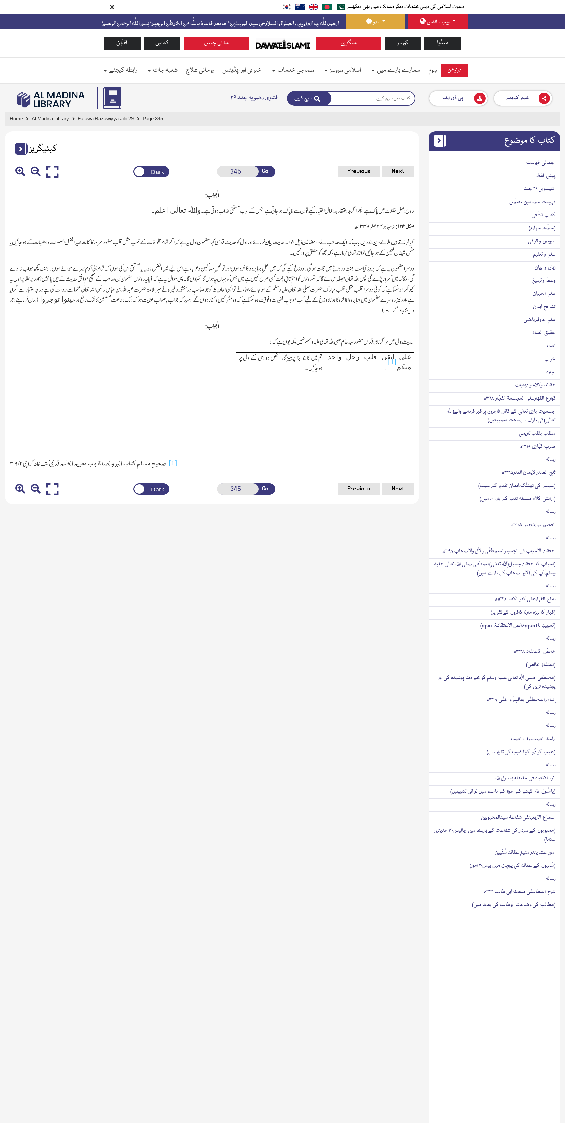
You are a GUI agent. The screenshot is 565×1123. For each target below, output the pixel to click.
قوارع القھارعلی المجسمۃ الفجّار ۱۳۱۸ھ (519, 398)
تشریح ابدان (544, 307)
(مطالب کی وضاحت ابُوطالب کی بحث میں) (513, 905)
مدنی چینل (216, 43)
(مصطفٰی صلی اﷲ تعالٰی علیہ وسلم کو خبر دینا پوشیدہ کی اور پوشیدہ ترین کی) (496, 682)
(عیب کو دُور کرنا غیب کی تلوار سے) (521, 752)
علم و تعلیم (544, 254)
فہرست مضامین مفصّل (532, 202)
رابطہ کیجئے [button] (123, 70)
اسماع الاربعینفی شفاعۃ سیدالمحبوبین (518, 818)
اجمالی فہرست (540, 163)
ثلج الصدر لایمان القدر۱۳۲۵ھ (528, 473)
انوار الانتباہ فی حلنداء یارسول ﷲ (525, 778)
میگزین (349, 43)
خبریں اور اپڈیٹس (241, 70)
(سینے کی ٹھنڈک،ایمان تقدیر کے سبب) (516, 486)
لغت (551, 346)
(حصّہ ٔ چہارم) (542, 228)
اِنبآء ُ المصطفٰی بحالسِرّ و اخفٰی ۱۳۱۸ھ (520, 700)
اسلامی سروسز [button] (345, 70)
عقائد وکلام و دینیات (535, 385)
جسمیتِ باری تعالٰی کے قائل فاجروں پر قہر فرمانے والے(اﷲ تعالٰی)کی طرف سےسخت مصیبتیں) (501, 416)
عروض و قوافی (541, 241)
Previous (358, 171)
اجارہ (550, 372)
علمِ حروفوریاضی (539, 320)
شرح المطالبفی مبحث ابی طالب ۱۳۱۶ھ (519, 892)
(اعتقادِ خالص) (540, 665)
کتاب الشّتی (543, 215)
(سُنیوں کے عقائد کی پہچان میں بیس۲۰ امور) (512, 866)
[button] (19, 149)
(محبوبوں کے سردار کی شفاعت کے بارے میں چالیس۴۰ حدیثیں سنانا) (494, 835)
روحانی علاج (200, 70)
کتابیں (162, 43)
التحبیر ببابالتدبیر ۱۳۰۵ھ (532, 525)
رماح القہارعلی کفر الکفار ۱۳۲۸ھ (525, 599)
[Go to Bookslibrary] (51, 99)
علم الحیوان (544, 294)
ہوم (433, 70)
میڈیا (442, 43)
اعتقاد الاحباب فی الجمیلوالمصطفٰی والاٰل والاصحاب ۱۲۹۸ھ (498, 551)
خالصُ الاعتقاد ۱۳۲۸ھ (534, 652)
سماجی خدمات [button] (296, 70)
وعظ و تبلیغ (543, 281)
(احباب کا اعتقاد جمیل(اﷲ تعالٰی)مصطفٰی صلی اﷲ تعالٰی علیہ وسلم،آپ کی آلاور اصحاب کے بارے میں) (494, 569)
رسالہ (550, 460)
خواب (550, 359)
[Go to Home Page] (283, 43)
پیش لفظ (545, 176)
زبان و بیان (545, 268)
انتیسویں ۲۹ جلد (539, 189)
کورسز (403, 43)
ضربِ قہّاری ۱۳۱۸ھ (537, 447)
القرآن (122, 43)
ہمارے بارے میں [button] (398, 70)
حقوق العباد (543, 333)
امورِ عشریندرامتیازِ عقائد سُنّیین (525, 853)
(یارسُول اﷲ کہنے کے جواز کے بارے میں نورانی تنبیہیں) (502, 791)
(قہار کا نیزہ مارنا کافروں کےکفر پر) (523, 612)
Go (265, 171)
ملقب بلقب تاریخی (537, 433)
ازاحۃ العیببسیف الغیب (533, 739)
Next (398, 171)
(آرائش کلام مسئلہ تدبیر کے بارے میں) (517, 499)
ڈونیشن (454, 70)
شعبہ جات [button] (165, 70)
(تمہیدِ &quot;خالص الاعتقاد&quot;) (517, 626)
